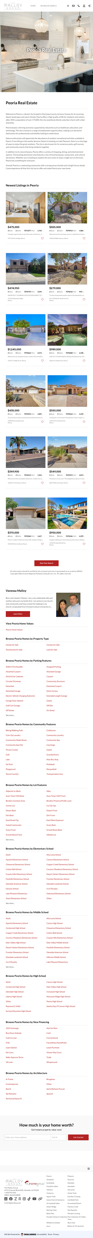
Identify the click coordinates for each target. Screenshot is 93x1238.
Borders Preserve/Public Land (58, 801)
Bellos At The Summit (76, 1226)
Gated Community (13, 825)
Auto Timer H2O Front (56, 796)
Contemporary (12, 1084)
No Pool (9, 764)
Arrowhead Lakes (53, 1203)
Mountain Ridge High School (58, 996)
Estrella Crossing (74, 1196)
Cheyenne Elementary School (18, 864)
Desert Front (51, 810)
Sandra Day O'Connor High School (60, 1006)
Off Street (10, 710)
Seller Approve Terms (14, 1057)
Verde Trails (72, 1193)
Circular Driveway (13, 681)
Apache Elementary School (17, 859)
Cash (48, 1033)
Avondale (71, 1186)
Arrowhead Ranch (74, 1203)
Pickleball (50, 764)
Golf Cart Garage (13, 705)
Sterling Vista (51, 1210)
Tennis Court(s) (12, 774)
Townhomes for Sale (14, 649)
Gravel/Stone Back (54, 830)
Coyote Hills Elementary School (19, 874)
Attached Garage (53, 671)
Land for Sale (51, 649)
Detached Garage (13, 691)
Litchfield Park (73, 1200)
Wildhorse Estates (53, 1223)
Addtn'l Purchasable (14, 667)
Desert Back (11, 810)
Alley (48, 791)
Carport (49, 676)
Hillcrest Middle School (56, 957)
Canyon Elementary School (57, 859)
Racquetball (51, 769)
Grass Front (11, 830)
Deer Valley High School (16, 942)
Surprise (71, 1179)
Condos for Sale (53, 645)
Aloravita (71, 1190)
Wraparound (51, 1062)
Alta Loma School (53, 855)
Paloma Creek (73, 1207)
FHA (8, 1043)
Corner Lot (10, 805)
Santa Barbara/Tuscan (55, 1089)
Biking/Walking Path (14, 730)
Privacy (56, 1234)
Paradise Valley (52, 1186)
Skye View (71, 1223)
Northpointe (72, 1210)
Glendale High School (15, 991)
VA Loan (9, 1062)
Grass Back (51, 825)
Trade (48, 1057)
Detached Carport (54, 686)
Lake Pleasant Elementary (16, 893)
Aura (48, 1226)
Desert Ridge (51, 1207)
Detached (10, 686)
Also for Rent (51, 1028)
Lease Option (11, 1047)
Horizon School (12, 888)
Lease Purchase (52, 1047)
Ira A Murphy (52, 888)
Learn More (18, 614)
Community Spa (53, 740)
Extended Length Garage (56, 696)
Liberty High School (14, 996)
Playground (11, 769)
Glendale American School (17, 884)
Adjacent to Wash (13, 791)
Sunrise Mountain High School (18, 1011)
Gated (49, 700)
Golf (7, 754)
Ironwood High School (55, 991)
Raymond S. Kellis (13, 1006)
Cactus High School (54, 923)
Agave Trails (51, 1196)
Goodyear (50, 1179)
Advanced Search (48, 6)
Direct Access (52, 691)
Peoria (48, 1176)
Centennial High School (15, 928)
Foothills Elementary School (17, 879)
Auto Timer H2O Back (15, 796)
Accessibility (42, 1234)
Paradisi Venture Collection (56, 1217)
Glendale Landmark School (57, 884)
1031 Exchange (12, 1028)
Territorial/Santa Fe (14, 1098)
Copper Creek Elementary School (60, 864)
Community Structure (55, 681)
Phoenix (71, 1176)
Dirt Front (50, 815)
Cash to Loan (11, 1038)
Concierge (50, 745)
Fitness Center (12, 750)
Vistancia (50, 1193)
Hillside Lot (51, 835)
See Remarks (11, 1094)
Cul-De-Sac (51, 805)
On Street (50, 710)
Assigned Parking (53, 667)
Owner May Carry (54, 1052)
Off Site (49, 705)
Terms (50, 1234)
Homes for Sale (12, 645)
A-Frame (9, 1079)
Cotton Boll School (13, 869)
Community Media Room (16, 740)
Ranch (8, 1089)
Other (49, 898)
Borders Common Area (15, 801)
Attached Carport (13, 671)
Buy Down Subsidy (13, 1033)
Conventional (52, 1038)
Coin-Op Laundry (13, 735)
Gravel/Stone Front (14, 835)
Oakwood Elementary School (58, 893)
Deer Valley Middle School (57, 942)
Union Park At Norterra (55, 1200)
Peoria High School (54, 1001)
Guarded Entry (52, 754)
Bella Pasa (50, 1213)
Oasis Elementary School (16, 898)
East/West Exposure (55, 820)
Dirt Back (10, 815)
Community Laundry (55, 735)
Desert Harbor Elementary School (60, 874)
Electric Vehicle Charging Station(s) (20, 696)
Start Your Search (46, 563)
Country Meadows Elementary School (62, 869)
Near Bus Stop (52, 759)
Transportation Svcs (54, 774)
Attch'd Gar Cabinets (14, 676)
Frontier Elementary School (57, 879)
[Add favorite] (42, 238)
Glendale (71, 1183)
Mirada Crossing (74, 1213)
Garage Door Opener (14, 700)
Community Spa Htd (14, 745)
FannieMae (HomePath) (56, 1043)
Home (33, 6)
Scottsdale (50, 1183)
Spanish (49, 1094)
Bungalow (50, 1079)
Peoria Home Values (14, 629)
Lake (8, 759)
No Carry (9, 1052)
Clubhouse (51, 730)
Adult (8, 855)
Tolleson (49, 1190)
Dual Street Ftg (12, 820)
